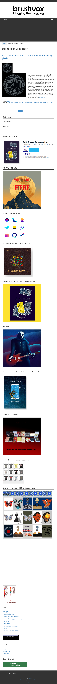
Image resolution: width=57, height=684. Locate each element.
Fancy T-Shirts (6, 625)
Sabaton (8, 104)
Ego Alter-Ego (6, 621)
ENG (41, 1)
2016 (9, 102)
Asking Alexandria (14, 102)
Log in (4, 648)
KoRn (48, 102)
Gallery (48, 1)
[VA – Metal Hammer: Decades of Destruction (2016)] (7, 68)
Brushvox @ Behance (8, 618)
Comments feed (6, 651)
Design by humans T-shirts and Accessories (13, 619)
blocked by (16, 665)
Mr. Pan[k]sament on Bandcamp (10, 626)
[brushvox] (28, 10)
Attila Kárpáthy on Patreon (9, 613)
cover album (21, 102)
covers (26, 102)
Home (4, 43)
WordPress (34, 680)
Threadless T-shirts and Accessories (11, 630)
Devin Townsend (43, 102)
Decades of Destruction (33, 102)
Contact (52, 1)
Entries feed (6, 649)
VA (11, 104)
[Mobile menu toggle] (52, 19)
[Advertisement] (28, 31)
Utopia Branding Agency (8, 631)
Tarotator (5, 628)
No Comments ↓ (26, 61)
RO (44, 1)
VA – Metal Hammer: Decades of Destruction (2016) (27, 57)
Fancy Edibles (6, 623)
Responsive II (23, 680)
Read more (42, 97)
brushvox (8, 101)
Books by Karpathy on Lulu (9, 614)
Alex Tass (5, 611)
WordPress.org (6, 653)
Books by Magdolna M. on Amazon (11, 616)
